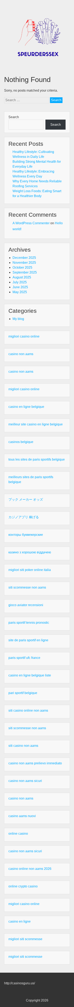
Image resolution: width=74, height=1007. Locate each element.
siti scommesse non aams (27, 587)
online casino (18, 833)
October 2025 (22, 267)
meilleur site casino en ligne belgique (35, 424)
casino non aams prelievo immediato (35, 763)
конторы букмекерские (25, 534)
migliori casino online (23, 336)
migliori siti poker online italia (29, 570)
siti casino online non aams (28, 710)
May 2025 (20, 292)
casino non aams (20, 354)
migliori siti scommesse (25, 939)
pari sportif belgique (22, 693)
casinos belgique (20, 442)
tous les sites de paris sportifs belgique (36, 459)
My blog (18, 319)
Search (13, 117)
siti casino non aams (23, 745)
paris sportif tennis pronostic (28, 622)
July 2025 (20, 282)
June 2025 (20, 287)
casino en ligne (19, 921)
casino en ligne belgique (26, 406)
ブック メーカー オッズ (25, 499)
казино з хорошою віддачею (29, 552)
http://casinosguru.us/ (19, 983)
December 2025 (24, 257)
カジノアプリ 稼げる (23, 517)
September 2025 (25, 272)
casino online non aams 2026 (29, 868)
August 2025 (22, 277)
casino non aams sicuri (25, 781)
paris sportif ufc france (24, 657)
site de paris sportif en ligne (28, 640)
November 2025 (24, 262)
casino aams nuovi (22, 816)
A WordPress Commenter (31, 223)
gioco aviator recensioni (25, 605)
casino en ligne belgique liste (29, 675)
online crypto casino (23, 886)
